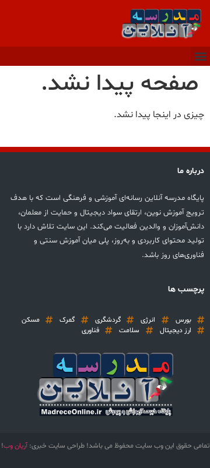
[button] (200, 56)
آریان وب (15, 446)
